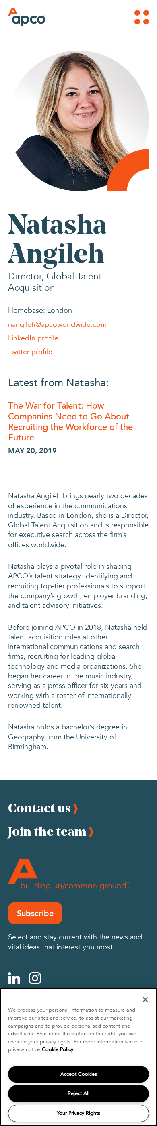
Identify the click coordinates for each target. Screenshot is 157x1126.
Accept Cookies (78, 1074)
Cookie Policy (57, 1049)
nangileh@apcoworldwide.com (57, 324)
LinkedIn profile (33, 337)
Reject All (78, 1093)
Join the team (47, 831)
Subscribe (35, 913)
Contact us (39, 807)
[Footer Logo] (68, 874)
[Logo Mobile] (19, 17)
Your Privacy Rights (78, 1113)
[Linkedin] (14, 978)
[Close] (145, 999)
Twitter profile (30, 351)
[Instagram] (35, 978)
